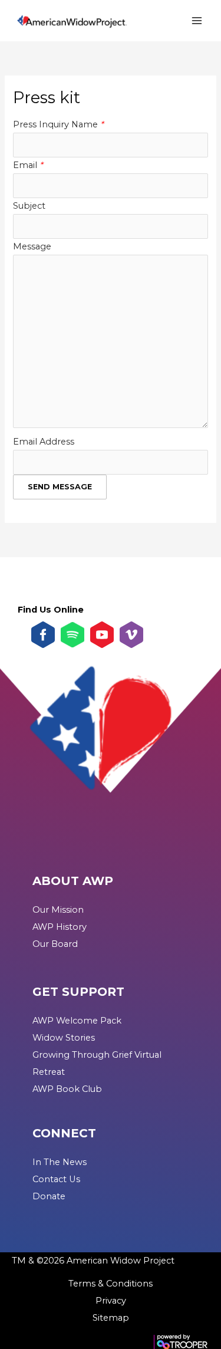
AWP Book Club (67, 1089)
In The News (59, 1162)
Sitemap (111, 1317)
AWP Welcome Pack (76, 1020)
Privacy (110, 1300)
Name (86, 124)
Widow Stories (63, 1037)
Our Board (55, 944)
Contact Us (56, 1179)
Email (28, 165)
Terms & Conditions (110, 1283)
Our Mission (58, 909)
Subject (29, 205)
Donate (48, 1196)
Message (32, 246)
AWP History (59, 927)
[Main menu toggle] (196, 20)
